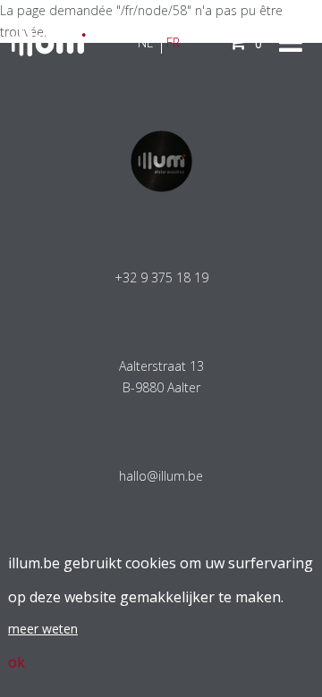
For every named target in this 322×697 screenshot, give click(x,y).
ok (16, 662)
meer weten (43, 628)
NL (145, 42)
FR (173, 42)
